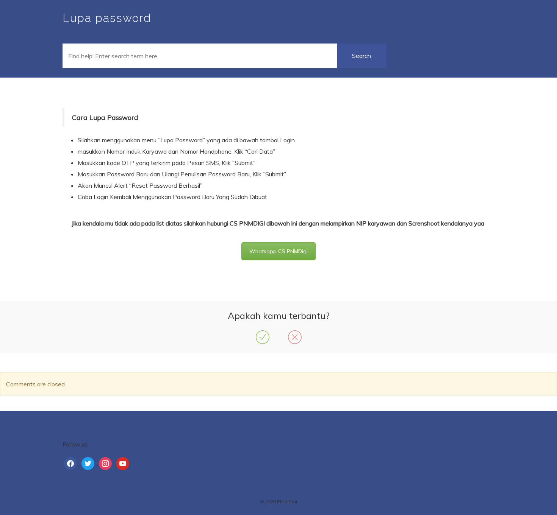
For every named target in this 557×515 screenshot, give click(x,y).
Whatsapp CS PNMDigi (278, 251)
